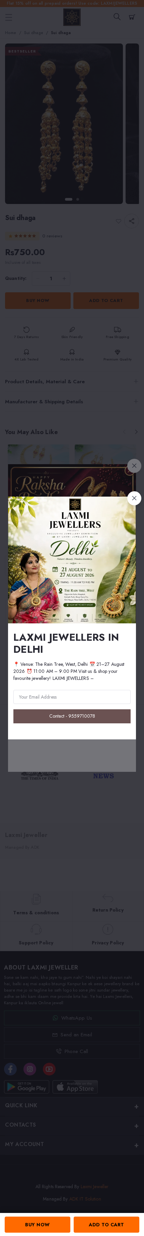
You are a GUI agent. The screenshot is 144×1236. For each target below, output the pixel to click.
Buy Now (37, 1224)
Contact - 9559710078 (72, 716)
